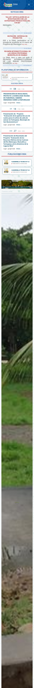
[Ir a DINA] (7, 5)
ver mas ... (25, 44)
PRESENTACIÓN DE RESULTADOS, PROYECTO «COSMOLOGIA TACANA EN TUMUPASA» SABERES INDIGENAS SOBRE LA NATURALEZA (16, 97)
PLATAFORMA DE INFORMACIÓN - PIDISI (20, 75)
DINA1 (6, 188)
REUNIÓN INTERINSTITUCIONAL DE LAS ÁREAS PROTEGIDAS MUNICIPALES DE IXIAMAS (17, 53)
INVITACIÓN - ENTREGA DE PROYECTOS (17, 37)
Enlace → (19, 103)
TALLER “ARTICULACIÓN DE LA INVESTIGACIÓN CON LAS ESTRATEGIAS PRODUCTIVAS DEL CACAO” (17, 20)
